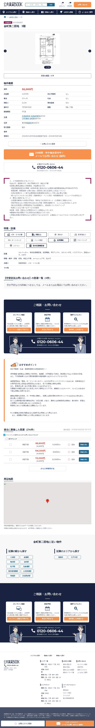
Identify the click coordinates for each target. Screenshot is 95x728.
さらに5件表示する (47, 468)
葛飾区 (29, 123)
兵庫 (49, 677)
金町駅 (31, 118)
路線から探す (48, 655)
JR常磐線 (25, 118)
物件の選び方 (67, 664)
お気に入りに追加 (48, 144)
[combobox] (37, 4)
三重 (49, 675)
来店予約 (80, 667)
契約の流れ (66, 667)
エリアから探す (35, 655)
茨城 (45, 667)
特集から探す (60, 655)
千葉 (54, 664)
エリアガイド (45, 685)
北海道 (46, 669)
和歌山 (49, 680)
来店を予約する (47, 329)
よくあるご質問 (82, 672)
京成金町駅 (35, 116)
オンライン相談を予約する (19, 329)
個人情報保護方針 (68, 698)
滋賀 (57, 677)
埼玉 (58, 664)
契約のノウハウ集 (68, 672)
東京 (45, 664)
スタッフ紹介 (67, 693)
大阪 (45, 677)
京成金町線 (26, 116)
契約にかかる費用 (68, 670)
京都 (53, 677)
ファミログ (66, 695)
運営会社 (66, 690)
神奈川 (50, 664)
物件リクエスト (82, 670)
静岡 (57, 675)
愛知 (45, 675)
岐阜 (53, 675)
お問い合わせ (82, 5)
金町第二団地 (13, 17)
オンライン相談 (82, 664)
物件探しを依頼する (76, 329)
